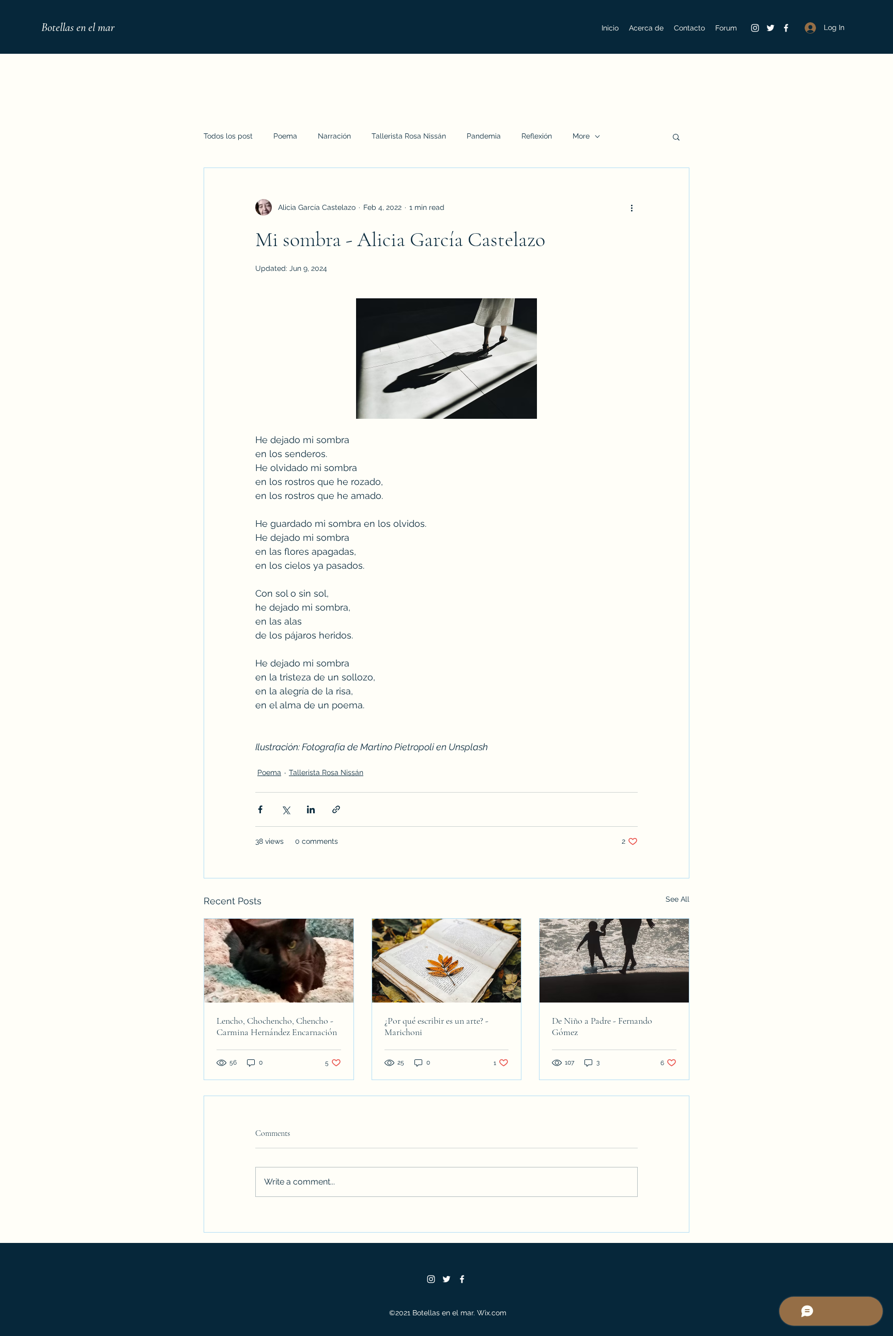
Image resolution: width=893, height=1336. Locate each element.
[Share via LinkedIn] (311, 809)
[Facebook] (786, 28)
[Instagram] (755, 28)
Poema (285, 136)
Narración (334, 136)
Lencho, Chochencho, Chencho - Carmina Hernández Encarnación (277, 1026)
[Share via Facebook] (260, 809)
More (581, 136)
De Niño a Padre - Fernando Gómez (602, 1026)
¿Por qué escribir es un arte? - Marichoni (436, 1026)
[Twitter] (770, 28)
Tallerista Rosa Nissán (409, 136)
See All (677, 899)
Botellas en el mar (78, 27)
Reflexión (536, 136)
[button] (676, 136)
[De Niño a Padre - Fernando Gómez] (614, 961)
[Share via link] (336, 809)
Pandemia (484, 136)
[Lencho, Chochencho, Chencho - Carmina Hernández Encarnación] (278, 961)
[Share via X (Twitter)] (285, 809)
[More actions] (631, 207)
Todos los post (228, 136)
